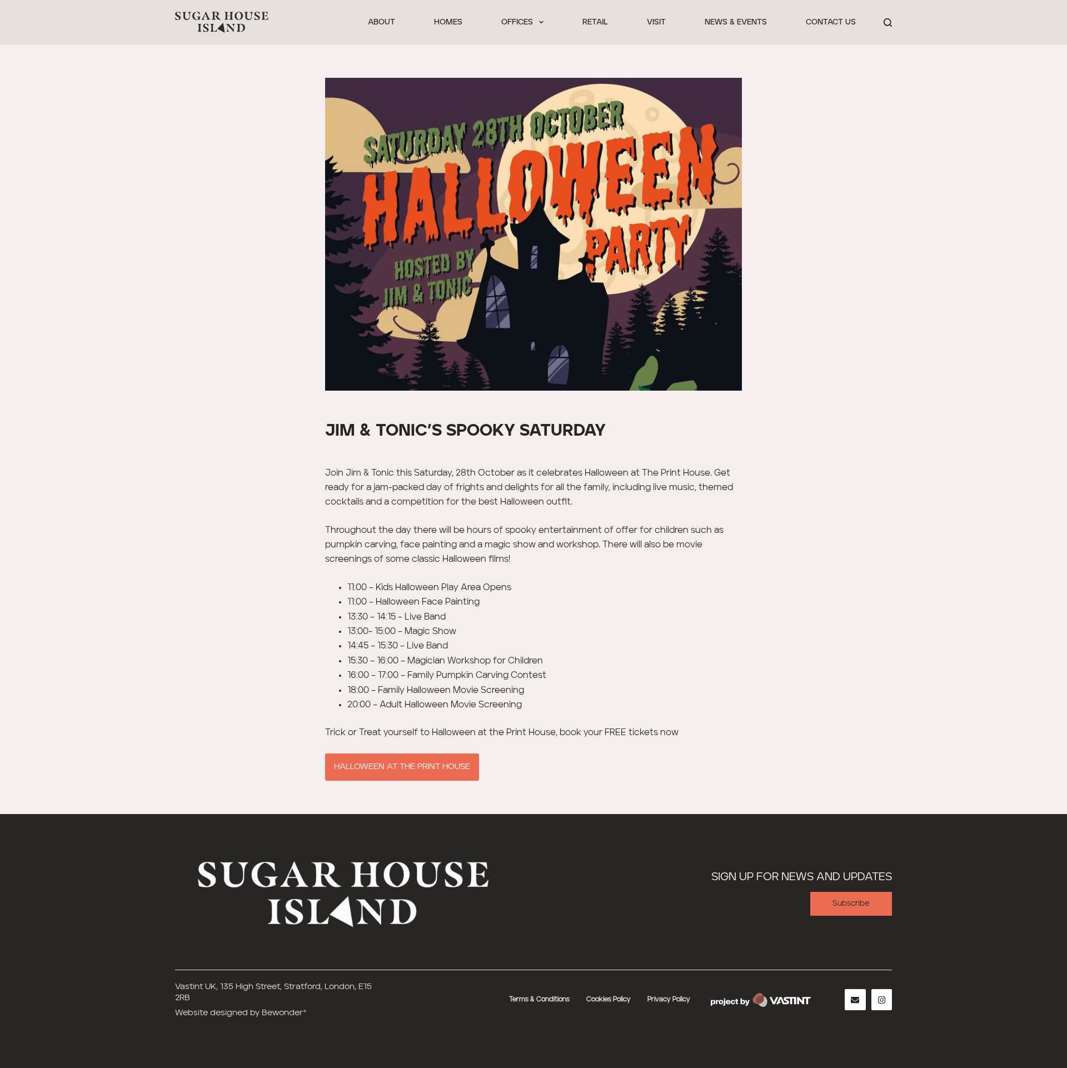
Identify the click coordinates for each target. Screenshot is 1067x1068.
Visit (656, 22)
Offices (517, 22)
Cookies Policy (608, 999)
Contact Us (831, 22)
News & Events (736, 22)
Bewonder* (284, 1013)
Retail (595, 22)
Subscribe (851, 903)
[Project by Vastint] (761, 1000)
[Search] (888, 22)
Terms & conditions (539, 999)
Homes (448, 22)
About (381, 22)
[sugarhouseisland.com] (341, 891)
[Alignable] (855, 999)
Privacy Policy (668, 999)
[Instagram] (882, 999)
